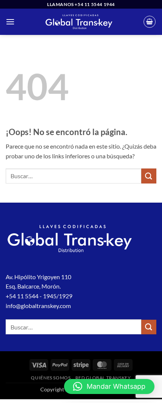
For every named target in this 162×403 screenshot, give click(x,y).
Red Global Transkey (103, 377)
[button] (10, 21)
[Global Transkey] (79, 22)
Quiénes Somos (50, 377)
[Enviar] (148, 175)
